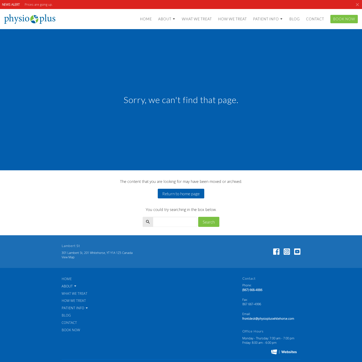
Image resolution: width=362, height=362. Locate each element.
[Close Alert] (357, 4)
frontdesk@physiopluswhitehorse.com (268, 319)
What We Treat (197, 19)
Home (146, 19)
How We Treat (232, 19)
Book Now (344, 19)
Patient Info (266, 19)
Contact (315, 19)
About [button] (67, 286)
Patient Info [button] (73, 308)
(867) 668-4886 (252, 290)
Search (209, 221)
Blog (294, 19)
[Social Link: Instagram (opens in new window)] (287, 251)
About (164, 19)
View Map (68, 257)
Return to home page (181, 193)
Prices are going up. (39, 4)
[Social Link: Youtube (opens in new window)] (297, 251)
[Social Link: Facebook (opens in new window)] (276, 251)
